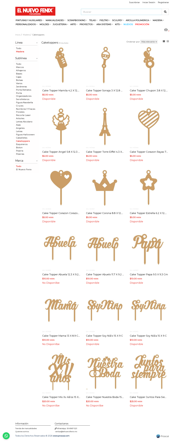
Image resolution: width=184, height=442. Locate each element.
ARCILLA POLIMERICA (138, 20)
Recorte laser (23, 115)
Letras (19, 131)
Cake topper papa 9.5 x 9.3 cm (149, 274)
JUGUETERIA (60, 24)
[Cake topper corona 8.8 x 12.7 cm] (105, 188)
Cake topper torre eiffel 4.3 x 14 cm (108, 151)
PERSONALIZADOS (26, 24)
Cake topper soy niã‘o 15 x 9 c (104, 335)
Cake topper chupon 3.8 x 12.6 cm (151, 90)
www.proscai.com (61, 436)
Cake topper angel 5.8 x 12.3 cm (62, 151)
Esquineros (21, 144)
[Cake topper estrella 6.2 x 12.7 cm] (149, 188)
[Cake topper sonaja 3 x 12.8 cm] (105, 65)
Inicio (17, 35)
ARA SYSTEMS (104, 24)
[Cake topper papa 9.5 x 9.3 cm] (149, 249)
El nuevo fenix (24, 169)
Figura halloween (25, 134)
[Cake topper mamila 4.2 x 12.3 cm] (61, 65)
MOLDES (45, 24)
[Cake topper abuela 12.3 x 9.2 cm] (61, 249)
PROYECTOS (86, 24)
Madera (26, 35)
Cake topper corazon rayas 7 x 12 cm (153, 151)
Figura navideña (24, 102)
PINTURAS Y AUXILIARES (29, 20)
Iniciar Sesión (148, 2)
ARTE (73, 24)
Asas (18, 125)
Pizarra (19, 150)
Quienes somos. (22, 431)
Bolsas (19, 80)
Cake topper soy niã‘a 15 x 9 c (148, 335)
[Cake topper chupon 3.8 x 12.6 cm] (149, 65)
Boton (19, 147)
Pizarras (20, 154)
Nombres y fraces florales (25, 110)
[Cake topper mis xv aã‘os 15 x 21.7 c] (61, 372)
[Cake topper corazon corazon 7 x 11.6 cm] (61, 188)
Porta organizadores (23, 94)
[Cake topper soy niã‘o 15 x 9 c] (105, 310)
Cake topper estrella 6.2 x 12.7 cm (150, 213)
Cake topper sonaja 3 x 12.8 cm (105, 90)
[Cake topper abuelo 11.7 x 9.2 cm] (105, 249)
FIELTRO (104, 20)
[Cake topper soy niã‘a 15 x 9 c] (149, 310)
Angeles (20, 128)
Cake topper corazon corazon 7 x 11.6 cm (67, 213)
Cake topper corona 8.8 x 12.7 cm (107, 213)
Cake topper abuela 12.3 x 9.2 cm (63, 274)
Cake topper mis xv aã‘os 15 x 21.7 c (64, 397)
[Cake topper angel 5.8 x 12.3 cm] (61, 126)
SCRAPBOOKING (76, 20)
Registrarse (163, 2)
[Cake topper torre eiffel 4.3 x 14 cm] (105, 126)
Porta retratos (23, 90)
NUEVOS (128, 24)
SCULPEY (117, 20)
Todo (18, 48)
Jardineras (21, 86)
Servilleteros (22, 99)
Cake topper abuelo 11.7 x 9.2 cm (106, 274)
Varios (19, 83)
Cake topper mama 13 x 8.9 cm (61, 335)
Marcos (20, 67)
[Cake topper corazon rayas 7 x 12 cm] (149, 126)
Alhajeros (21, 70)
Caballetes (21, 138)
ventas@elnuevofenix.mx (66, 431)
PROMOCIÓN (142, 24)
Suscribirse (134, 2)
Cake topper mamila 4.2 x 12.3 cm (63, 90)
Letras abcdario (24, 121)
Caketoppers (23, 141)
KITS (117, 24)
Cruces (19, 105)
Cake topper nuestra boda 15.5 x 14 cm (110, 397)
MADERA (158, 20)
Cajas (18, 77)
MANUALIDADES (55, 20)
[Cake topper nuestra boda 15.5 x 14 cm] (105, 372)
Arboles (20, 118)
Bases (19, 73)
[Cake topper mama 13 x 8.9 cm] (61, 310)
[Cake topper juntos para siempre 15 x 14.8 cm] (149, 372)
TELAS (92, 20)
